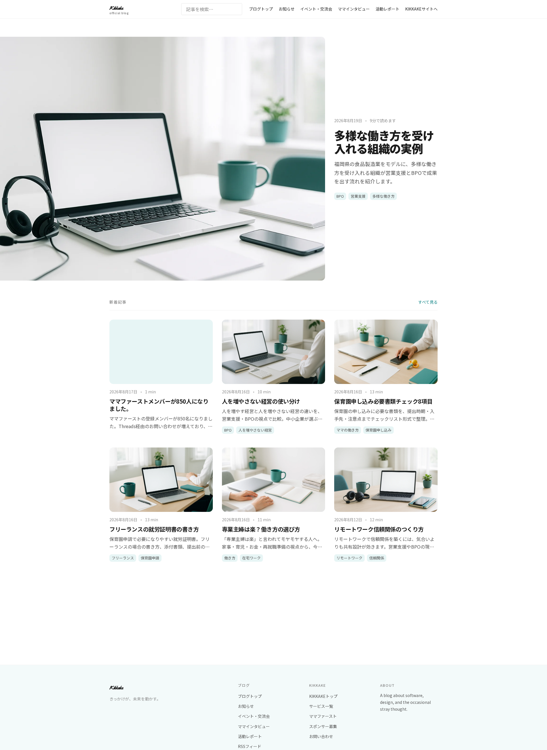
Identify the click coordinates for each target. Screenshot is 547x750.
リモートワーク (349, 558)
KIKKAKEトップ (323, 696)
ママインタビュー (354, 9)
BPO (340, 196)
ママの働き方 (347, 430)
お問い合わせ (321, 736)
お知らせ (287, 9)
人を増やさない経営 (255, 430)
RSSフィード (249, 746)
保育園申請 (150, 558)
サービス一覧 (321, 706)
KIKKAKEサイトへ (421, 9)
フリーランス (123, 558)
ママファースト (323, 716)
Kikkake (119, 10)
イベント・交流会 (316, 9)
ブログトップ (261, 9)
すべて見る (428, 302)
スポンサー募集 (323, 726)
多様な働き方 (383, 196)
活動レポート (387, 9)
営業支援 (358, 196)
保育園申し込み (378, 430)
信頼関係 (376, 558)
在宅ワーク (251, 558)
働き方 (229, 558)
